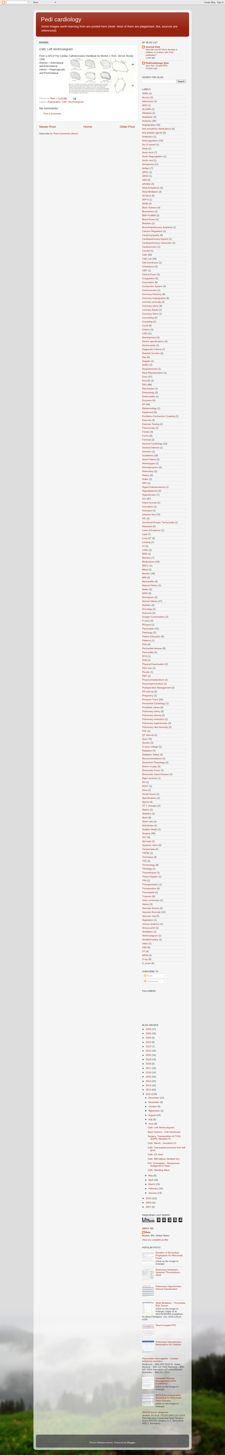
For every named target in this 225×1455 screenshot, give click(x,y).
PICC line (147, 668)
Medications (148, 562)
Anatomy (146, 121)
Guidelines (147, 455)
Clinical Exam (149, 274)
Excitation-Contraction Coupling (158, 416)
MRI (144, 577)
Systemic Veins (150, 845)
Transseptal (148, 892)
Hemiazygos (148, 463)
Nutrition (146, 605)
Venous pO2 (148, 928)
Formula (146, 440)
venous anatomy (150, 924)
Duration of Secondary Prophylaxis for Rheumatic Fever (169, 1255)
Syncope (146, 841)
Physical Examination (153, 664)
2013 (149, 1085)
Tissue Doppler (150, 876)
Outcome (147, 613)
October (152, 1106)
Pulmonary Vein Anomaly (155, 727)
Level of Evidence (151, 530)
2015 (149, 1077)
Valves (145, 904)
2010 (149, 1198)
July (150, 1119)
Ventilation (147, 931)
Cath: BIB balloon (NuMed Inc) (164, 1159)
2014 (149, 1081)
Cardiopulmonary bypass (155, 239)
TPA (144, 880)
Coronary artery (150, 306)
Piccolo (146, 672)
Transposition (149, 888)
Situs (144, 790)
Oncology (147, 609)
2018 (149, 1064)
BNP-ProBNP (149, 215)
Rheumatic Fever (151, 770)
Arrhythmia (148, 164)
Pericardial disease (152, 648)
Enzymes (147, 400)
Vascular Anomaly (151, 912)
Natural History (150, 585)
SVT (144, 837)
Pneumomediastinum (153, 680)
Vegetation (147, 920)
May (151, 1175)
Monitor (146, 573)
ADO (144, 105)
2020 (149, 1055)
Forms (145, 436)
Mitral (145, 569)
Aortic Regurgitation (152, 156)
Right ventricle (149, 778)
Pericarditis (148, 652)
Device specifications (153, 341)
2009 (149, 1202)
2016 (149, 1072)
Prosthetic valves (151, 707)
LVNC (145, 550)
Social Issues (149, 794)
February (153, 1188)
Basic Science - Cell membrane (164, 1132)
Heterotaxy (148, 471)
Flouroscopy (148, 428)
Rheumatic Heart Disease (155, 774)
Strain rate (147, 821)
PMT (144, 676)
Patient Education (151, 636)
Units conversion (150, 900)
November (154, 1102)
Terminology (148, 865)
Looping (146, 542)
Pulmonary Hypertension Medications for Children (168, 1343)
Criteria (146, 329)
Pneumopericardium (152, 684)
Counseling (148, 318)
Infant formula (149, 502)
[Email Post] (74, 98)
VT (143, 951)
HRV (144, 483)
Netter (145, 589)
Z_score (146, 963)
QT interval (148, 735)
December (154, 1098)
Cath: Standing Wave (159, 1170)
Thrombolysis (149, 872)
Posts (149, 976)
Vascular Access (150, 908)
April (151, 1180)
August (152, 1115)
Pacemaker (148, 628)
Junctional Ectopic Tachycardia (158, 522)
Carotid (146, 251)
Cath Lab (147, 258)
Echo (144, 377)
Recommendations (152, 758)
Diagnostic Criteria (151, 349)
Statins (145, 809)
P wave (146, 621)
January (152, 1193)
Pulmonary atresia (151, 715)
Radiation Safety (150, 754)
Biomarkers (148, 211)
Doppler (146, 361)
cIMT (144, 270)
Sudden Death (149, 829)
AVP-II (145, 199)
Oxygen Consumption (153, 617)
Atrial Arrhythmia (150, 188)
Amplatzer (147, 117)
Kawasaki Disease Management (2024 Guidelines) (166, 1381)
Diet (144, 357)
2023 (149, 1042)
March (152, 1184)
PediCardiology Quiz (157, 63)
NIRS (145, 593)
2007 (149, 1207)
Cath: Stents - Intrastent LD (162, 1143)
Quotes (146, 743)
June (151, 1124)
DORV (145, 365)
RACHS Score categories (155, 1412)
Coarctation (148, 282)
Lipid (144, 534)
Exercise (146, 420)
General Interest (150, 447)
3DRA (145, 93)
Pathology (147, 632)
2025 (149, 1033)
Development (149, 337)
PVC (144, 731)
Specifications (149, 798)
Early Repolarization (152, 373)
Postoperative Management (156, 687)
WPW (145, 955)
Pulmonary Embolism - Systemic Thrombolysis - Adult (168, 1272)
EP (143, 404)
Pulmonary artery (151, 711)
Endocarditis (148, 396)
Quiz (144, 739)
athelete (146, 184)
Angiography (53, 102)
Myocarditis (148, 581)
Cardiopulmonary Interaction (157, 243)
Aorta (145, 148)
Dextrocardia (148, 345)
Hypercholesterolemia (153, 487)
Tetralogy (147, 869)
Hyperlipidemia (150, 491)
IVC (144, 518)
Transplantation (150, 884)
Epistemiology (149, 408)
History (145, 475)
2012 (149, 1089)
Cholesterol (148, 266)
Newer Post (47, 126)
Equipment (147, 412)
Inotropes (147, 510)
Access (146, 97)
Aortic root (147, 160)
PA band (146, 625)
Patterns (146, 640)
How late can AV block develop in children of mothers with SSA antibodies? (161, 52)
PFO (144, 656)
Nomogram (148, 597)
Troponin (146, 896)
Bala (147, 1232)
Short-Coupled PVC (166, 1325)
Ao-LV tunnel (148, 144)
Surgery (146, 833)
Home (88, 126)
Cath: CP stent (155, 1154)
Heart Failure (149, 459)
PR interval (148, 691)
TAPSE (145, 853)
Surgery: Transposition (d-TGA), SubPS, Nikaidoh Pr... (164, 1137)
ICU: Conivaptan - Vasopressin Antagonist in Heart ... (164, 1164)
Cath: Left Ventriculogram (161, 1127)
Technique (147, 857)
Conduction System (152, 286)
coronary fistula (150, 310)
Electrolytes (148, 388)
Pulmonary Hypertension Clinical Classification (168, 1287)
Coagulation (148, 278)
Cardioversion (149, 247)
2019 (149, 1059)
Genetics (146, 451)
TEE (144, 861)
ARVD (145, 176)
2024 (149, 1038)
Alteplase (147, 113)
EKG (144, 384)
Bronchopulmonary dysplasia (157, 227)
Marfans (146, 558)
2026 (149, 1029)
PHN (144, 660)
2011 (148, 1094)
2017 (149, 1068)
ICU (144, 499)
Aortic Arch (147, 152)
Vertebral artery (150, 939)
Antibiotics (147, 136)
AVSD (145, 203)
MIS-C (145, 565)
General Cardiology (152, 443)
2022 (149, 1046)
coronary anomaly (151, 302)
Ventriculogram (76, 102)
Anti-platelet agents (152, 133)
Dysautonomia (149, 369)
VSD (144, 947)
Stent (145, 817)
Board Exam (148, 219)
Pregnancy (147, 695)
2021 (149, 1051)
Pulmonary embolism (153, 719)
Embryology (148, 392)
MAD (144, 554)
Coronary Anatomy (152, 294)
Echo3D (146, 380)
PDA (144, 644)
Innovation (147, 506)
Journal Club (153, 47)
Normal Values (149, 601)
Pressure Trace (150, 699)
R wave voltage (150, 747)
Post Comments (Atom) (66, 133)
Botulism (146, 223)
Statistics (146, 813)
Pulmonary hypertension (155, 723)
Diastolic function (151, 353)
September (154, 1111)
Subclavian (148, 825)
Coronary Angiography (154, 298)
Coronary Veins (150, 314)
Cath (64, 102)
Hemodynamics (150, 467)
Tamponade (148, 849)
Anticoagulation (150, 140)
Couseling (147, 321)
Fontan (146, 432)
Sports (145, 802)
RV (143, 782)
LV (143, 546)
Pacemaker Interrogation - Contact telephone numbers (160, 1359)
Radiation (147, 750)
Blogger (131, 1442)
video (145, 943)
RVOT (145, 786)
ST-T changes (149, 806)
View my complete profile (155, 1240)
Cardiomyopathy (150, 235)
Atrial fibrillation (150, 192)
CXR (144, 333)
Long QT (146, 538)
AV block (146, 196)
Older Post (127, 126)
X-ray (145, 959)
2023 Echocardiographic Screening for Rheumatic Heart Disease (169, 1398)
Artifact (145, 168)
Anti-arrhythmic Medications (156, 129)
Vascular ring (149, 916)
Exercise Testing (150, 424)
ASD (144, 180)
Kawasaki (147, 526)
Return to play (149, 766)
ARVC (145, 172)
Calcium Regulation (152, 231)
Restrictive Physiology (153, 762)
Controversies (149, 290)
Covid (145, 325)
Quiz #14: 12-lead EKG (157, 65)
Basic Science (149, 207)
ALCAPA (146, 109)
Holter (145, 479)
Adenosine (147, 101)
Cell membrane (150, 262)
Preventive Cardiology (153, 703)
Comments (152, 981)
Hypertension (149, 495)
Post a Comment (52, 113)
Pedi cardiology (61, 19)
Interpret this (148, 514)
